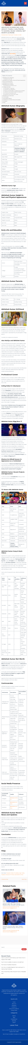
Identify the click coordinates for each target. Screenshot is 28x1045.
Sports (14, 1022)
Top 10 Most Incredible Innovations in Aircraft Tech (12, 962)
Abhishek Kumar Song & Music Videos (11, 94)
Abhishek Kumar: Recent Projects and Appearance (14, 91)
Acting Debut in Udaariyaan (9, 88)
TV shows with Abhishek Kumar (10, 93)
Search (2, 947)
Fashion (14, 1015)
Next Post (24, 879)
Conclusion (5, 101)
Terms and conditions (14, 1008)
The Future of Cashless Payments (8, 964)
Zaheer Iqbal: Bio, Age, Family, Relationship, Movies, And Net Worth (13, 904)
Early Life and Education (8, 81)
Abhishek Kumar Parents (8, 83)
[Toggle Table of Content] (23, 76)
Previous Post (4, 879)
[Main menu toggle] (25, 3)
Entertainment (4, 34)
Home (14, 1002)
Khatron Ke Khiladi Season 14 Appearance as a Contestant (15, 90)
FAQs (4, 102)
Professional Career (7, 86)
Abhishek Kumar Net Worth (8, 95)
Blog (14, 1017)
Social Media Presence (7, 98)
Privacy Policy (14, 1010)
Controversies (6, 97)
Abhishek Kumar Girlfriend (8, 84)
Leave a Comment (7, 906)
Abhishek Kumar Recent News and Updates (11, 99)
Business (14, 1020)
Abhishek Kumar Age (8, 78)
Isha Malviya (13, 53)
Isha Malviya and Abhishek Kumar (10, 85)
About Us (14, 1003)
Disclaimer (14, 1005)
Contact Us (14, 1006)
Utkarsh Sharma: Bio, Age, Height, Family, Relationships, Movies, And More (13, 927)
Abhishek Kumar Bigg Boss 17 (10, 89)
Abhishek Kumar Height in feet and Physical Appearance (14, 80)
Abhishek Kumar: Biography (8, 77)
